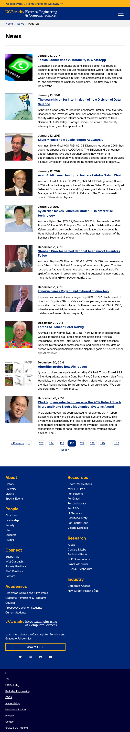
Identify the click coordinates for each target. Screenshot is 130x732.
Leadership (12, 520)
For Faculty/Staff (78, 523)
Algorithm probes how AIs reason (62, 366)
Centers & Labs (77, 549)
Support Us (12, 556)
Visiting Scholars (78, 527)
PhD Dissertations (79, 559)
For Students (75, 493)
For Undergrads (77, 503)
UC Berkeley (12, 685)
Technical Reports (79, 554)
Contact (10, 576)
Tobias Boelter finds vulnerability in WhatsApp (72, 60)
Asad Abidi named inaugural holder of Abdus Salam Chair (80, 175)
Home (9, 23)
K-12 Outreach (14, 561)
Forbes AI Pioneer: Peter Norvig (61, 327)
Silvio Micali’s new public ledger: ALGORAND (70, 139)
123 (41, 443)
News (20, 23)
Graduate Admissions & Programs (25, 597)
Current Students (15, 612)
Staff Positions (14, 571)
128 (92, 443)
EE (6, 673)
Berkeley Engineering (17, 691)
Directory (11, 515)
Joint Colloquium (78, 564)
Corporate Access (79, 585)
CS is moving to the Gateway (42, 3)
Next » (66, 449)
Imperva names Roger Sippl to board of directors (73, 291)
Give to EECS (35, 647)
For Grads (74, 498)
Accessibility (12, 703)
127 (82, 443)
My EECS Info (76, 489)
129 (102, 443)
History (9, 484)
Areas (71, 544)
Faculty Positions (16, 566)
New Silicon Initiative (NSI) (84, 590)
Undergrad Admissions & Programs (26, 593)
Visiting (9, 493)
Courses (10, 602)
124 (51, 443)
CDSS (8, 697)
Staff (8, 530)
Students (10, 535)
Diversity (10, 489)
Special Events (14, 498)
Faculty (10, 525)
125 (62, 443)
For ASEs (73, 508)
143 (116, 443)
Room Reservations (80, 484)
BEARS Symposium (80, 569)
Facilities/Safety (78, 518)
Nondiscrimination (15, 709)
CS (7, 679)
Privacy (9, 715)
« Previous (18, 443)
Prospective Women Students (23, 607)
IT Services (75, 513)
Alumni (9, 539)
